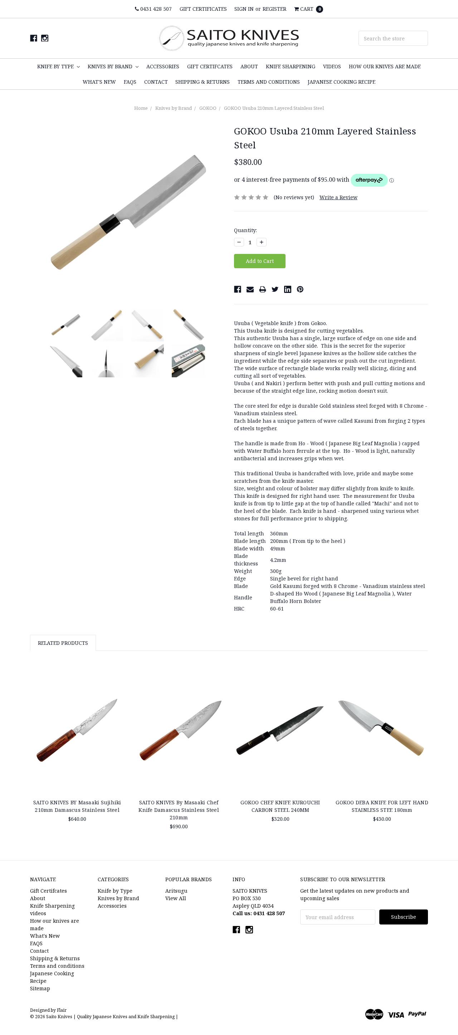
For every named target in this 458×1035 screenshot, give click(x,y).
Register (274, 8)
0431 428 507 (155, 8)
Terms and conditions (269, 81)
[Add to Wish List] (116, 684)
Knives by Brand (111, 66)
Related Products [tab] (63, 642)
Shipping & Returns (202, 81)
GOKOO (207, 108)
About (249, 66)
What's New (99, 81)
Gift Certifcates (210, 66)
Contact (156, 81)
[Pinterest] (300, 289)
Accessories (162, 66)
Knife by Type (56, 66)
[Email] (250, 289)
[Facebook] (237, 289)
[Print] (262, 289)
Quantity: (245, 230)
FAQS (130, 81)
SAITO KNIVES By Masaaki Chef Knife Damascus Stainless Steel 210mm (178, 810)
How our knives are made (385, 66)
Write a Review (338, 197)
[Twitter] (275, 289)
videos (332, 66)
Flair (62, 1010)
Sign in (244, 8)
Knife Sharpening (290, 66)
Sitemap (40, 988)
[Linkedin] (287, 289)
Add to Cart (382, 775)
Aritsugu (176, 890)
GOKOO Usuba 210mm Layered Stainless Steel (274, 108)
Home (141, 108)
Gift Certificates (203, 8)
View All (175, 898)
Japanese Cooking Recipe (341, 81)
